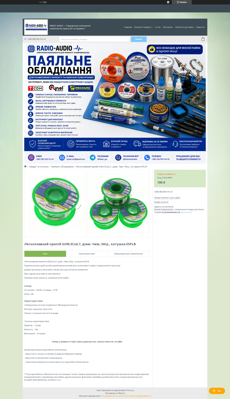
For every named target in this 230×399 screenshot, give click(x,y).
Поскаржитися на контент (113, 396)
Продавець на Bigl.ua (115, 393)
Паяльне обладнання (62, 166)
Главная (128, 27)
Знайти (138, 39)
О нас (158, 27)
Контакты (168, 27)
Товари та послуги (39, 166)
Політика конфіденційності (139, 396)
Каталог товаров (143, 27)
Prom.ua (130, 390)
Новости (200, 27)
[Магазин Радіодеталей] (36, 27)
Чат (219, 391)
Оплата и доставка (184, 27)
